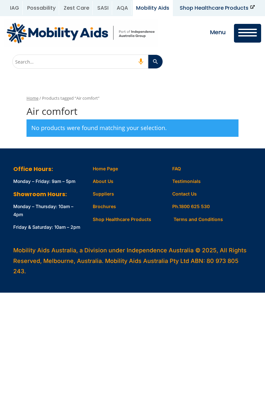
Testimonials (186, 181)
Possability (41, 8)
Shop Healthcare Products (214, 8)
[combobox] (80, 62)
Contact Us (184, 193)
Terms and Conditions (198, 219)
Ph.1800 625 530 (191, 206)
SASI (103, 8)
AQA (122, 8)
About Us (103, 181)
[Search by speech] (140, 61)
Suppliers (103, 193)
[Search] (155, 62)
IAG (14, 8)
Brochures (104, 206)
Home (32, 98)
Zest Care (76, 8)
